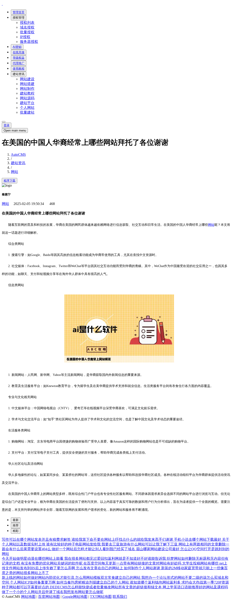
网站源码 (27, 98)
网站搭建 (27, 84)
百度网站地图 (49, 597)
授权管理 (18, 17)
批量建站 (27, 112)
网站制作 (27, 88)
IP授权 (25, 37)
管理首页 (18, 12)
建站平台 (27, 103)
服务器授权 (29, 42)
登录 (7, 125)
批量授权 (27, 32)
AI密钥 (17, 47)
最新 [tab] (16, 520)
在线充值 (18, 52)
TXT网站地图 (101, 597)
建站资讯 (18, 74)
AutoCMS (18, 154)
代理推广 (18, 63)
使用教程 (18, 68)
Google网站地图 (74, 597)
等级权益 (18, 57)
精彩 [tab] (16, 531)
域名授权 (27, 27)
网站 (14, 172)
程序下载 (9, 180)
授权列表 (27, 22)
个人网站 (27, 107)
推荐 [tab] (16, 525)
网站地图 (28, 597)
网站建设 (27, 79)
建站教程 (27, 93)
